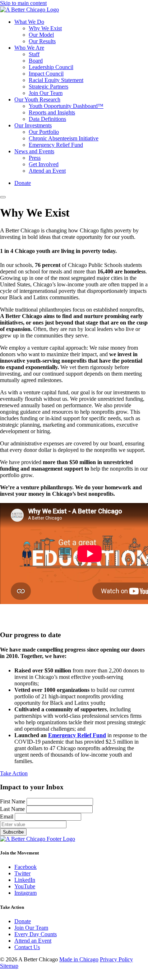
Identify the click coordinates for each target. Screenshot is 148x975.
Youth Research (37, 99)
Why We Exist (45, 28)
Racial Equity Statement (56, 80)
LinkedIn (24, 880)
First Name (13, 801)
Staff (34, 54)
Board (36, 61)
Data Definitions (47, 119)
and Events (34, 151)
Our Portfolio (44, 132)
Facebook (25, 867)
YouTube (24, 886)
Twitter (22, 873)
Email (7, 816)
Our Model (41, 35)
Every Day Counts (35, 934)
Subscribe (13, 832)
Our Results (42, 41)
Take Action (14, 773)
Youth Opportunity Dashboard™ (66, 106)
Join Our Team (46, 93)
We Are (29, 48)
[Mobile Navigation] (3, 197)
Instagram (25, 893)
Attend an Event (47, 171)
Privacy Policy (116, 959)
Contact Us (27, 947)
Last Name (13, 809)
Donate (22, 183)
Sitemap (9, 966)
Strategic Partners (48, 86)
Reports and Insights (52, 112)
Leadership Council (51, 67)
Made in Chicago (78, 959)
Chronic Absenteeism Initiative (63, 138)
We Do (29, 22)
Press (35, 158)
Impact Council (46, 74)
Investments (33, 125)
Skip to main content (23, 3)
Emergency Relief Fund (56, 145)
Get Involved (44, 164)
